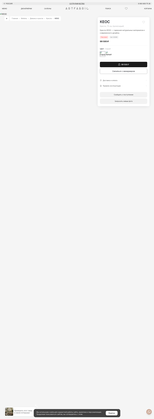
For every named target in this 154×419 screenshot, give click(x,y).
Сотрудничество (76, 4)
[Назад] (7, 18)
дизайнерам (26, 8)
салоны (47, 8)
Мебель (24, 18)
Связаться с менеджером (123, 71)
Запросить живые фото (124, 101)
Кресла (49, 18)
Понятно (111, 413)
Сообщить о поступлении (123, 95)
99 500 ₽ (125, 64)
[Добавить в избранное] (143, 23)
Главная (15, 18)
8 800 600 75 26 (144, 4)
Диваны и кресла (36, 18)
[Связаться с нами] (149, 411)
